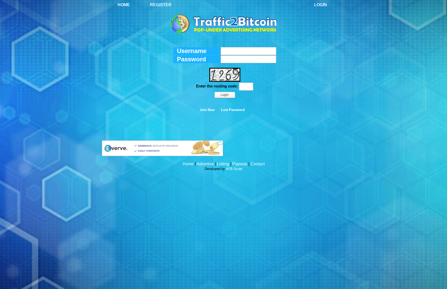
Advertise (205, 164)
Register (161, 5)
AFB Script (234, 169)
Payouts (239, 164)
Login (320, 5)
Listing (223, 164)
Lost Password (233, 110)
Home (123, 5)
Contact (257, 164)
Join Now (207, 110)
